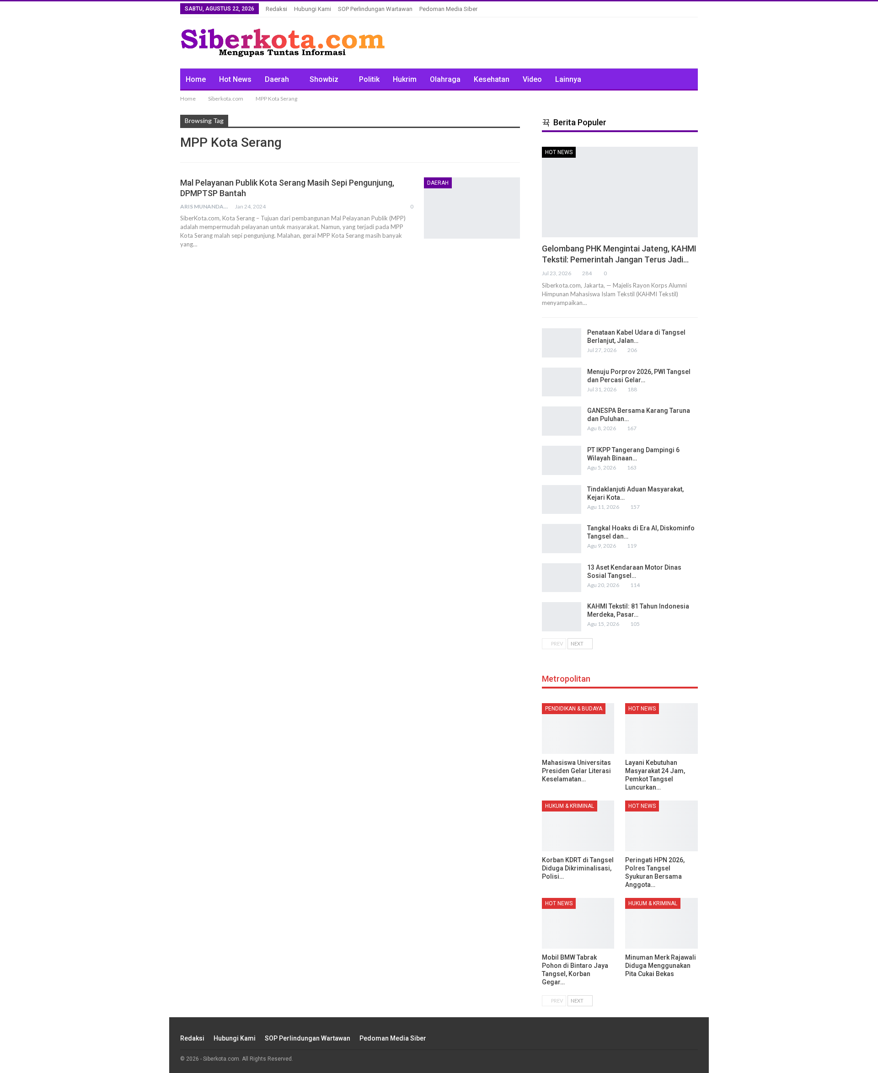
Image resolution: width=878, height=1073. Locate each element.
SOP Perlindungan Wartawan (375, 8)
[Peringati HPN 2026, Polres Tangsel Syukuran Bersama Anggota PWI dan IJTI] (661, 826)
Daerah (277, 79)
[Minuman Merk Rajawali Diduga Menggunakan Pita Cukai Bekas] (661, 923)
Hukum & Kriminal (569, 806)
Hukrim (405, 79)
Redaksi (276, 8)
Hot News (235, 79)
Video (532, 79)
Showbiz (324, 79)
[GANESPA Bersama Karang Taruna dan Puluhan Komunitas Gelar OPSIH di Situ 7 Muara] (561, 421)
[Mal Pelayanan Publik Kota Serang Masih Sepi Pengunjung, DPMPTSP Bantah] (472, 208)
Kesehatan (491, 79)
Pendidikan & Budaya (573, 708)
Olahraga (445, 79)
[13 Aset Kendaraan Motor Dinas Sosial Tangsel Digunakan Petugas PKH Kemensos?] (561, 578)
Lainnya (568, 79)
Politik (369, 79)
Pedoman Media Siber (448, 8)
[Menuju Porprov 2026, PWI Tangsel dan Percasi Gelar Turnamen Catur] (561, 382)
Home (196, 79)
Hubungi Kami (312, 8)
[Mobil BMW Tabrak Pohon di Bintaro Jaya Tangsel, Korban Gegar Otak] (578, 923)
